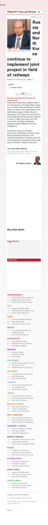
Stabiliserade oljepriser (18, 332)
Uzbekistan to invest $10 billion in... (21, 450)
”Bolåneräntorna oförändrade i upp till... (22, 302)
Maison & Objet (16, 356)
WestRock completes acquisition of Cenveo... (24, 363)
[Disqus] (24, 194)
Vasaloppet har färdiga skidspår (20, 472)
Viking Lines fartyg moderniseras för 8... (22, 418)
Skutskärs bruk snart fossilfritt (19, 483)
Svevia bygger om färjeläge (19, 346)
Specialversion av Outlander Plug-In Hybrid (23, 439)
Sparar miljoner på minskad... (19, 378)
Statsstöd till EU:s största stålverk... (21, 411)
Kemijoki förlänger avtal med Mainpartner (22, 422)
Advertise (39, 17)
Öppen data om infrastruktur (19, 400)
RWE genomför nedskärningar (20, 389)
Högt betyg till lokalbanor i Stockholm (21, 396)
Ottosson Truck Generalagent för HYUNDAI (23, 444)
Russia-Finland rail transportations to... (22, 452)
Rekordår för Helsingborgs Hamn (20, 433)
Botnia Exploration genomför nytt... (21, 407)
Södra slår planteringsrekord (19, 487)
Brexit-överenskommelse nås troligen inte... (23, 297)
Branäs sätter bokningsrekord (19, 477)
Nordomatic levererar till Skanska (20, 466)
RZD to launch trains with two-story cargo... (23, 455)
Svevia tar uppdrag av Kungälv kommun (22, 420)
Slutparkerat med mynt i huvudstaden (22, 343)
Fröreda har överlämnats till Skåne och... (22, 385)
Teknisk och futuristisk (17, 352)
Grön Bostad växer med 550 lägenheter (22, 374)
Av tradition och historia (18, 354)
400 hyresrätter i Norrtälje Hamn (20, 461)
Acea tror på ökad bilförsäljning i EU (21, 330)
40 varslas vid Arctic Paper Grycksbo (21, 485)
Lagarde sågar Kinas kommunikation (21, 300)
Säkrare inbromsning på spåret (20, 442)
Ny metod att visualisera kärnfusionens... (22, 319)
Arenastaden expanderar (18, 463)
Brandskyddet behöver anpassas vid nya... (23, 311)
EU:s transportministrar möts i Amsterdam (23, 398)
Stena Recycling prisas (18, 376)
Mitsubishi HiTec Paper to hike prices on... (23, 367)
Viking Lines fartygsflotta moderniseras (22, 428)
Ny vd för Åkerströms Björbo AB (20, 335)
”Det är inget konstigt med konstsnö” (21, 474)
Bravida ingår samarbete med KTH (21, 324)
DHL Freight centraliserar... (19, 431)
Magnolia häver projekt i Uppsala (20, 308)
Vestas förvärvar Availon (18, 321)
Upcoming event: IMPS (18, 365)
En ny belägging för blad (18, 387)
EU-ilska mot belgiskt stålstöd (19, 409)
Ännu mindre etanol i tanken (19, 341)
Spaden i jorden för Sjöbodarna (20, 313)
